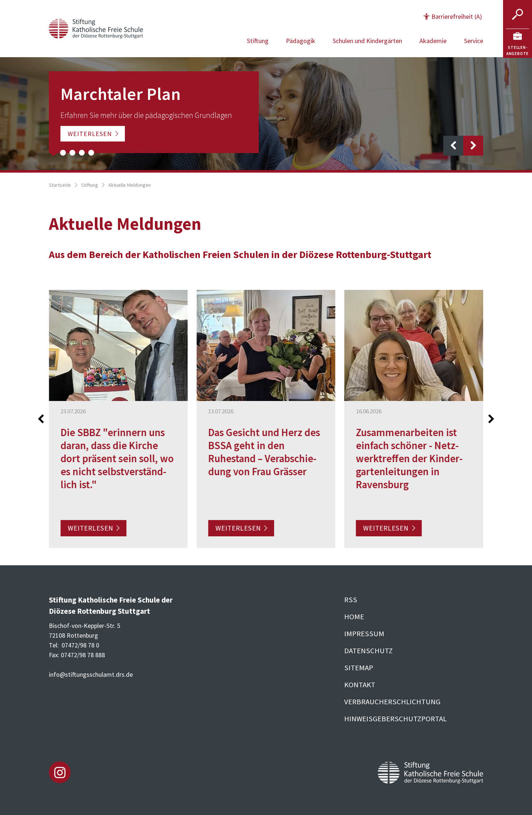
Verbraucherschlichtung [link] (392, 701)
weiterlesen (90, 528)
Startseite (60, 185)
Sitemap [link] (358, 667)
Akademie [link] (433, 41)
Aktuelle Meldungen (129, 185)
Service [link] (473, 41)
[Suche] (517, 14)
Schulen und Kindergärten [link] (367, 41)
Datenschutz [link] (368, 650)
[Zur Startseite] (96, 27)
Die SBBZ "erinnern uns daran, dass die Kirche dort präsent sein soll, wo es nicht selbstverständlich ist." (117, 458)
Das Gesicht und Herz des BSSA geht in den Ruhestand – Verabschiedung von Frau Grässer (264, 452)
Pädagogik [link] (300, 41)
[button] (452, 16)
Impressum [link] (364, 633)
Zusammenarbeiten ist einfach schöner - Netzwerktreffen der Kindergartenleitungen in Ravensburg (409, 458)
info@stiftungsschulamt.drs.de (91, 674)
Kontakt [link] (359, 684)
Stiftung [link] (258, 41)
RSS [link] (350, 599)
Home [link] (354, 616)
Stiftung (89, 185)
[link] (517, 43)
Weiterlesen (90, 134)
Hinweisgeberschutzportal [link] (395, 718)
